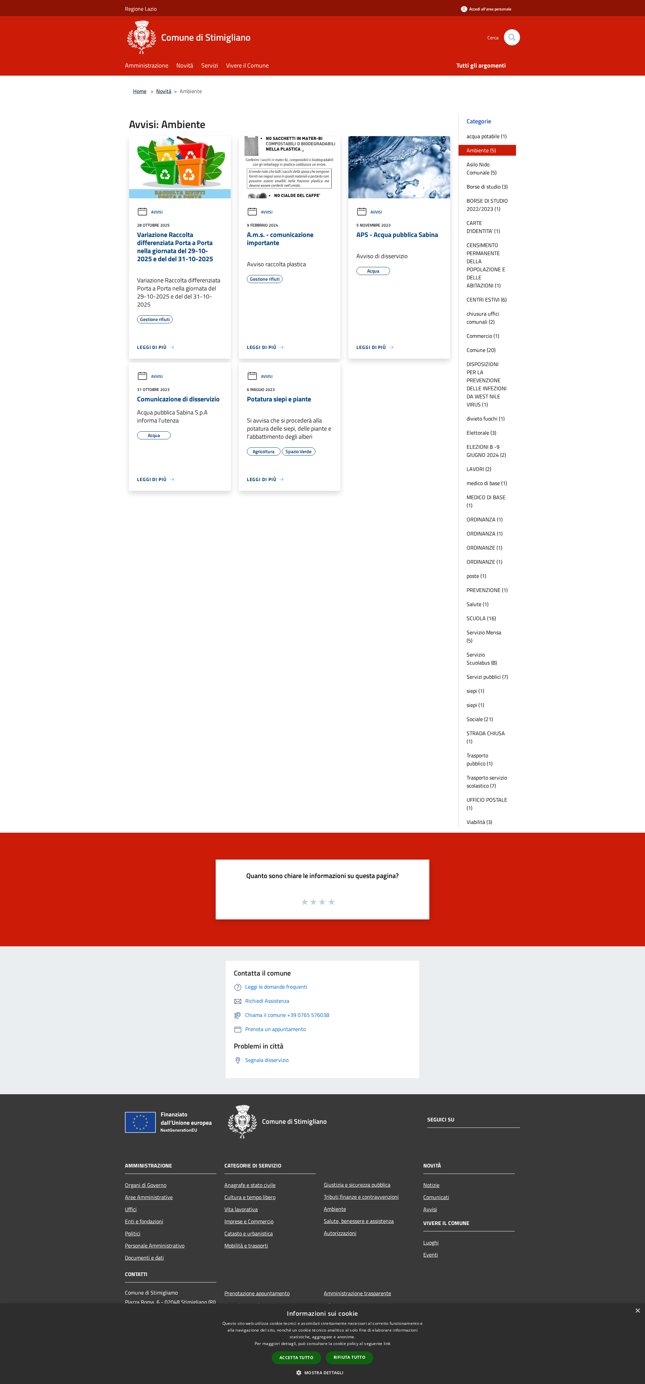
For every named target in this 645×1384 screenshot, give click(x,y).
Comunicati (436, 1197)
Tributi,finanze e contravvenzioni (361, 1197)
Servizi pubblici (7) (487, 677)
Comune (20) (481, 350)
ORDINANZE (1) (484, 548)
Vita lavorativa (241, 1209)
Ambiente (335, 1209)
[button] (322, 1372)
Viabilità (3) (479, 822)
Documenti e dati (144, 1258)
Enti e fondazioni (144, 1221)
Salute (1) (477, 604)
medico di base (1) (487, 483)
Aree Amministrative (149, 1197)
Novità (163, 91)
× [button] (637, 1310)
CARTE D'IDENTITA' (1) (483, 227)
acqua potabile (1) (487, 136)
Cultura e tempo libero (249, 1197)
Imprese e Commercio (248, 1221)
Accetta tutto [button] (296, 1357)
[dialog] (322, 1344)
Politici (132, 1233)
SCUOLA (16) (481, 618)
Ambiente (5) (481, 150)
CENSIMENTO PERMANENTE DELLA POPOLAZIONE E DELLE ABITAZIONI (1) (486, 265)
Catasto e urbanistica (248, 1233)
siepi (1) (475, 691)
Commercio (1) (483, 336)
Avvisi (157, 212)
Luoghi (431, 1242)
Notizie (431, 1185)
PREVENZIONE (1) (487, 590)
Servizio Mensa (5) (484, 636)
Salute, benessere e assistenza (359, 1221)
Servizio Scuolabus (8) (482, 658)
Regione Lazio (141, 9)
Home (139, 91)
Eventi (430, 1255)
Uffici (131, 1209)
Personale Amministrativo (154, 1245)
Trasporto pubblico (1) (479, 759)
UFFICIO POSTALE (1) (487, 804)
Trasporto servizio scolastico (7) (487, 782)
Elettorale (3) (481, 433)
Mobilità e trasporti (246, 1245)
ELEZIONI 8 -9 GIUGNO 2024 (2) (486, 451)
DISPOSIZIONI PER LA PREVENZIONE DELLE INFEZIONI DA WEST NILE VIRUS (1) (487, 384)
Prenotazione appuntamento (257, 1293)
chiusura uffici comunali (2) (483, 318)
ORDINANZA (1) (485, 519)
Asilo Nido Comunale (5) (482, 168)
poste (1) (476, 576)
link (387, 1343)
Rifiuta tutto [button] (350, 1357)
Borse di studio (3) (487, 187)
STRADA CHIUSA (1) (486, 737)
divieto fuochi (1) (486, 418)
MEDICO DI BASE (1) (486, 501)
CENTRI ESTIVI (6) (487, 299)
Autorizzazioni (340, 1233)
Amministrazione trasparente (357, 1293)
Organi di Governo (145, 1185)
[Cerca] (512, 37)
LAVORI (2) (479, 469)
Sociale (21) (480, 719)
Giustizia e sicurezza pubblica (357, 1185)
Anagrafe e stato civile (249, 1185)
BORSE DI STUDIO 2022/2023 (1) (487, 205)
